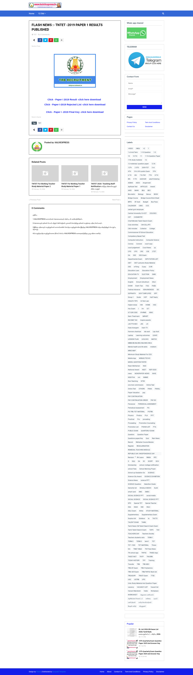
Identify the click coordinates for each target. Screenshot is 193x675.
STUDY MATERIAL (152, 511)
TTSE (153, 576)
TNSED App (154, 553)
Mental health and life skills (137, 347)
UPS (143, 579)
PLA (146, 415)
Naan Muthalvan (134, 366)
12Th (130, 167)
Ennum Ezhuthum (142, 282)
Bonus (148, 194)
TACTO (154, 518)
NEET (144, 370)
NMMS (145, 377)
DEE (134, 255)
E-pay (144, 267)
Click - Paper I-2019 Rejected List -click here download (74, 104)
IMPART (145, 316)
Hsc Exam (131, 309)
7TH (150, 175)
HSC (154, 305)
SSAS (136, 507)
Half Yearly (154, 297)
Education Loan (133, 270)
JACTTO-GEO (132, 324)
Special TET (138, 503)
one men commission (135, 385)
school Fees (132, 469)
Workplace (154, 591)
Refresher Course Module (144, 442)
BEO (149, 190)
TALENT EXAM (133, 522)
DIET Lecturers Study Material (144, 263)
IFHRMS (143, 312)
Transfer (131, 564)
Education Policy (148, 270)
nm (139, 377)
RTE (155, 457)
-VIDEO (130, 148)
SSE (142, 507)
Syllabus (142, 518)
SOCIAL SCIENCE (134, 499)
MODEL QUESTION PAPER (137, 362)
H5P (145, 297)
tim (129, 549)
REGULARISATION (143, 446)
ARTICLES (143, 187)
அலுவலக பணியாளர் (147, 595)
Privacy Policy (132, 122)
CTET (154, 251)
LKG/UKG (145, 339)
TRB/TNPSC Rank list (149, 572)
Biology (140, 194)
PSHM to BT (146, 427)
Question (131, 434)
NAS (144, 366)
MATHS (154, 339)
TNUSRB (150, 557)
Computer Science (152, 240)
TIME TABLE (137, 549)
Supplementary (133, 515)
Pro (138, 419)
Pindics (139, 415)
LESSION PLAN (133, 339)
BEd (143, 190)
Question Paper (142, 434)
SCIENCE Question (134, 484)
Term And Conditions (152, 122)
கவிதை (148, 599)
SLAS (156, 488)
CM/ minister (132, 229)
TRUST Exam (143, 576)
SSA (129, 507)
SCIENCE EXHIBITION (152, 476)
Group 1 (131, 297)
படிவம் (156, 599)
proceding (146, 419)
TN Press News (150, 549)
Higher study (132, 305)
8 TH (156, 175)
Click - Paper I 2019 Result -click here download (75, 99)
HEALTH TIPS (132, 301)
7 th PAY (143, 175)
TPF (144, 560)
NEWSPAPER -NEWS (142, 373)
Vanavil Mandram (134, 591)
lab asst (147, 332)
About (109, 672)
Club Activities (133, 225)
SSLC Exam (132, 511)
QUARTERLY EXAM (147, 431)
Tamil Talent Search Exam (137, 530)
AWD (130, 190)
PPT (152, 415)
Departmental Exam (135, 259)
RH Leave (140, 457)
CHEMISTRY (138, 217)
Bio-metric (131, 194)
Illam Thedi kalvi (134, 316)
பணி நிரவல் (131, 602)
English (130, 282)
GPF (155, 293)
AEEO (138, 183)
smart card (132, 492)
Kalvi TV (145, 328)
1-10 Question (146, 152)
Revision (131, 457)
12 (146, 160)
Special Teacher (150, 503)
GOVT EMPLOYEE (145, 293)
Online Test (132, 389)
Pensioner (131, 404)
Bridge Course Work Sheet (150, 198)
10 (129, 156)
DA (129, 255)
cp (155, 248)
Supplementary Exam (149, 515)
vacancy (131, 587)
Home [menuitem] (31, 13)
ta (148, 518)
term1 (147, 541)
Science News (133, 480)
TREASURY (132, 576)
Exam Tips (139, 286)
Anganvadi (147, 183)
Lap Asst (156, 332)
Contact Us (131, 126)
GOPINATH (132, 293)
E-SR (150, 267)
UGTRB (136, 579)
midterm (153, 347)
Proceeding (132, 423)
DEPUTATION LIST (151, 259)
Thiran (154, 545)
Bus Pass (154, 202)
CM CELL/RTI (145, 225)
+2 (144, 148)
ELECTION (145, 274)
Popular (130, 624)
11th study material (135, 160)
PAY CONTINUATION (135, 396)
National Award (133, 370)
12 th (153, 164)
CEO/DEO (153, 213)
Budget (145, 202)
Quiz (147, 438)
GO (158, 290)
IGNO (151, 312)
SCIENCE (151, 473)
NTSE (143, 381)
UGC (129, 579)
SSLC (148, 507)
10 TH (135, 156)
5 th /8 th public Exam (142, 171)
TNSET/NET (132, 557)
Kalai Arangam (133, 328)
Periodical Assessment (136, 408)
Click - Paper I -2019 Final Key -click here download (75, 112)
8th (129, 179)
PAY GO (153, 400)
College (152, 229)
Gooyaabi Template (59, 672)
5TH (154, 171)
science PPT (145, 480)
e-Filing (136, 267)
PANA (150, 389)
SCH (157, 461)
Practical (131, 419)
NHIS (154, 373)
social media (151, 496)
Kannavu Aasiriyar (134, 332)
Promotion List (133, 427)
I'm (143, 309)
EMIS (154, 274)
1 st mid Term (133, 152)
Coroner (139, 244)
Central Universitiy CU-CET (137, 213)
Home (102, 672)
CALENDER (132, 206)
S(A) (133, 461)
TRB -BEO (146, 564)
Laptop (130, 335)
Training (151, 560)
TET (35, 35)
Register (131, 446)
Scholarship (132, 465)
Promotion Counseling (147, 423)
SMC (140, 492)
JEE (141, 324)
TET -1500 (131, 545)
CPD (129, 251)
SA (139, 461)
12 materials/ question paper (138, 164)
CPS (135, 251)
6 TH (129, 175)
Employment (132, 278)
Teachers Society (148, 534)
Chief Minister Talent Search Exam (140, 221)
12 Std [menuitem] (41, 13)
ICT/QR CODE (132, 312)
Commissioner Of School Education (140, 232)
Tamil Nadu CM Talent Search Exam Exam (143, 526)
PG (148, 408)
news (130, 373)
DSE (129, 267)
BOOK (156, 194)
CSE (147, 251)
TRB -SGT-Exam (133, 572)
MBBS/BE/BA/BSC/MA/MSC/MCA (140, 343)
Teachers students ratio (136, 537)
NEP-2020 (152, 370)
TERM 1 (150, 537)
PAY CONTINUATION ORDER (138, 400)
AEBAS (130, 183)
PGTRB (150, 412)
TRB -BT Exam (133, 568)
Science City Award (135, 476)
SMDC (147, 492)
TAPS (151, 530)
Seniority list (132, 488)
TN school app (133, 553)
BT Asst (137, 202)
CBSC (141, 206)
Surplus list (132, 518)
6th (135, 175)
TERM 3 (139, 541)
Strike (141, 511)
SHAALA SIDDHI (145, 488)
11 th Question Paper (152, 156)
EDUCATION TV (133, 274)
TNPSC (144, 553)
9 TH (135, 179)
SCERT (150, 461)
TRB (138, 564)
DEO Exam (143, 255)
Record (130, 442)
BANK (137, 190)
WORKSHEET (132, 595)
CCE (147, 206)
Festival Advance (134, 290)
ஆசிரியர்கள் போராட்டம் (135, 599)
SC (144, 461)
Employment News (146, 278)
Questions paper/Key (135, 438)
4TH (129, 171)
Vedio (146, 591)
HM (141, 305)
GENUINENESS (148, 290)
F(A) (147, 286)
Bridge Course (133, 198)
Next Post (115, 200)
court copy (148, 244)
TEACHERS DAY (133, 534)
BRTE (130, 202)
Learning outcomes (143, 335)
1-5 (155, 152)
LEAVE (155, 335)
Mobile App (132, 358)
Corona (130, 244)
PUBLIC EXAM (133, 431)
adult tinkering (154, 179)
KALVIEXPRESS (61, 142)
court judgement (134, 248)
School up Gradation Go (136, 473)
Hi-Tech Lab (144, 301)
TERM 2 (130, 541)
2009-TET (145, 167)
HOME (148, 305)
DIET (129, 263)
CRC (141, 251)
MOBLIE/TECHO (144, 358)
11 (141, 156)
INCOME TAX (132, 320)
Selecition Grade (150, 484)
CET (129, 217)
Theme (38, 672)
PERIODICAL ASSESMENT (147, 404)
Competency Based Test (136, 236)
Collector (143, 229)
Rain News (156, 438)
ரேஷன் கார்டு (132, 606)
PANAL (157, 389)
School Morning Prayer (147, 469)
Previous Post (35, 200)
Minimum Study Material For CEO (140, 354)
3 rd (153, 167)
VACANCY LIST (142, 587)
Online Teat (150, 385)
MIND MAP (132, 351)
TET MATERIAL (143, 545)
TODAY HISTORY (134, 560)
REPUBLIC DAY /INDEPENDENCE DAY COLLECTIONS (141, 454)
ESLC (154, 282)
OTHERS (142, 389)
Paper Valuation (134, 393)
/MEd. (138, 148)
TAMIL (144, 522)
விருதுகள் (142, 606)
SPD (129, 503)
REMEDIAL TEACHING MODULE (139, 450)
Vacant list (154, 587)
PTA (154, 427)
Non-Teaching (133, 381)
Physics (131, 415)
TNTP (142, 557)
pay (144, 393)
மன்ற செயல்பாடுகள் (145, 602)
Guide (139, 297)
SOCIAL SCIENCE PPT (136, 496)
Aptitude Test (132, 187)
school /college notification (149, 465)
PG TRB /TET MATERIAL (136, 412)
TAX (157, 530)
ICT (148, 309)
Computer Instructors (135, 240)
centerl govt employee (136, 209)
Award (152, 187)
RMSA (149, 457)
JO (147, 324)
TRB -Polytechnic (147, 568)
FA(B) (154, 286)
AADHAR (143, 179)
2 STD (137, 167)
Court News (147, 248)
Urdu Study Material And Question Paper (142, 583)
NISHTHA (131, 377)
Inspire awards (145, 320)
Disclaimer (149, 126)
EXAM (130, 286)
